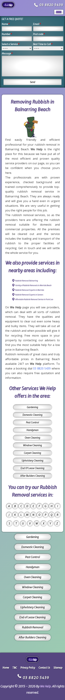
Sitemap (58, 667)
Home (6, 667)
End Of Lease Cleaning (32, 468)
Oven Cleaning (32, 437)
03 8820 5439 (51, 5)
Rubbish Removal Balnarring (26, 281)
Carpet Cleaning (32, 452)
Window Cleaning (32, 445)
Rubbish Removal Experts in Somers (29, 295)
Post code (39, 34)
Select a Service (10, 44)
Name (6, 24)
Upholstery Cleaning (32, 460)
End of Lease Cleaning (32, 617)
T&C (14, 667)
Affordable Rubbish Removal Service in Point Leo (34, 299)
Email (37, 24)
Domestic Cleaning (32, 414)
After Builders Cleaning (32, 475)
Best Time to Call (43, 44)
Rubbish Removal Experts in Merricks (29, 290)
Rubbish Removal (32, 627)
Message (7, 53)
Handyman (32, 430)
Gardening (32, 407)
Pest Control (32, 422)
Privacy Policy (27, 667)
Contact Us (44, 667)
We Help (45, 686)
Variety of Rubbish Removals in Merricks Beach (33, 285)
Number (7, 34)
